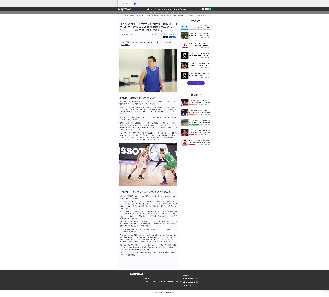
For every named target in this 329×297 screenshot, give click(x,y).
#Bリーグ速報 (125, 42)
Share (173, 37)
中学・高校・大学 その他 (179, 9)
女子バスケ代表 (193, 134)
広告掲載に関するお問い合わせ (191, 282)
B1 (192, 144)
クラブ (179, 12)
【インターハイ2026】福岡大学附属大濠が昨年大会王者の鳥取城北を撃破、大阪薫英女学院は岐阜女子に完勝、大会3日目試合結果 (199, 121)
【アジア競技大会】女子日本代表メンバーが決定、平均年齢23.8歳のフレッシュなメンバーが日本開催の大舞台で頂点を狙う (199, 131)
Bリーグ (153, 9)
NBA (159, 9)
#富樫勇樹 (168, 42)
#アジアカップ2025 (137, 42)
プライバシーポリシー (189, 285)
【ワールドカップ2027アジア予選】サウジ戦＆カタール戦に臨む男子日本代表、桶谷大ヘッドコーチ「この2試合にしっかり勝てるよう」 (199, 111)
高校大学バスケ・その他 (174, 281)
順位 (167, 12)
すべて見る (195, 83)
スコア (150, 12)
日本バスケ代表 (193, 104)
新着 (148, 9)
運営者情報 (186, 275)
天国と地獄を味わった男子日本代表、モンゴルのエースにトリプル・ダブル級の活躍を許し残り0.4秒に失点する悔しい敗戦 (199, 101)
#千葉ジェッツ (159, 42)
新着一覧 (147, 279)
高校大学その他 (125, 37)
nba (192, 27)
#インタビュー (148, 42)
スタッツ (172, 12)
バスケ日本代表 (166, 9)
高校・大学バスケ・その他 (194, 124)
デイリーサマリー (159, 12)
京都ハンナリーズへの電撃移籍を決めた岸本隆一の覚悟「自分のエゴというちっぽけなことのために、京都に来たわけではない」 (199, 141)
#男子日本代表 (125, 45)
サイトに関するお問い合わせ (190, 279)
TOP (146, 275)
